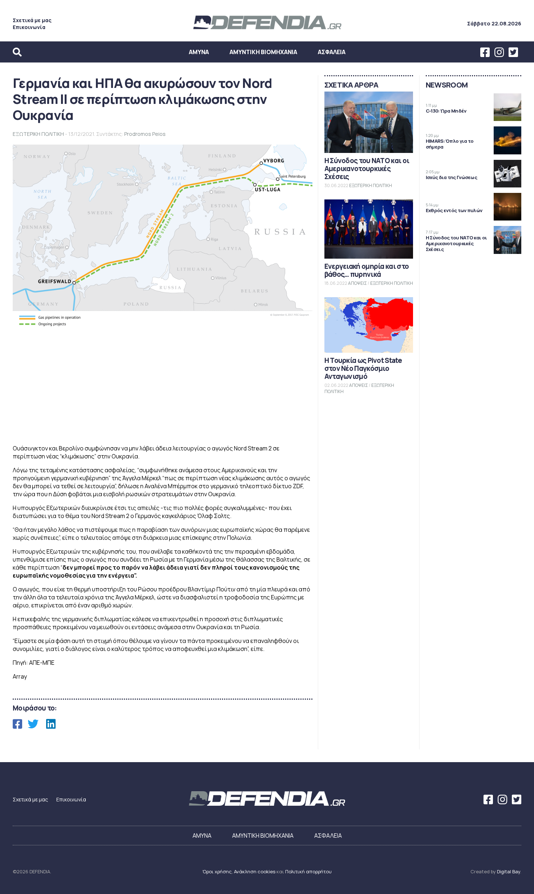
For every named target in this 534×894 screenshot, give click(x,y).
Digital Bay (508, 871)
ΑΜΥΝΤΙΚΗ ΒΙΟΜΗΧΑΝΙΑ (263, 52)
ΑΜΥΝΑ (199, 52)
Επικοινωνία (29, 27)
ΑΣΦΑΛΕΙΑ (331, 52)
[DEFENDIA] (267, 30)
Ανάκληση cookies (254, 871)
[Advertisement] (162, 387)
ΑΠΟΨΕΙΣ (357, 283)
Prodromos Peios (145, 133)
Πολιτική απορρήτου (308, 871)
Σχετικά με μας (32, 20)
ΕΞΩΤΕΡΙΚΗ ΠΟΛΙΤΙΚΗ (38, 133)
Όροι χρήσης (217, 871)
